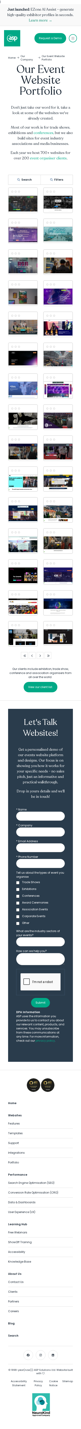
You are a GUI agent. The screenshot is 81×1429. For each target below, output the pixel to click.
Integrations (16, 1153)
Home (12, 58)
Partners (13, 1301)
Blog (11, 1323)
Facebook (28, 1355)
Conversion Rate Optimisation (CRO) (33, 1192)
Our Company (26, 58)
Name (21, 809)
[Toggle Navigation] (73, 38)
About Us (14, 1274)
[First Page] (24, 655)
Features (14, 1123)
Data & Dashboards (22, 1202)
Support (13, 1143)
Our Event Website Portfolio (53, 58)
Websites (15, 1115)
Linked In (53, 1355)
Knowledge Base (19, 1262)
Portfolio (13, 1162)
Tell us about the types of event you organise (40, 875)
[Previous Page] (32, 655)
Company (24, 825)
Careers (13, 1311)
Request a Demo (50, 38)
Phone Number (27, 857)
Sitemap (67, 1381)
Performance (17, 1175)
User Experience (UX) (21, 1212)
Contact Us (16, 1282)
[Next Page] (40, 655)
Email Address (27, 841)
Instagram (40, 1355)
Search (26, 180)
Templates (15, 1133)
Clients (13, 1292)
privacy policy (45, 1041)
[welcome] (12, 38)
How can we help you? (31, 951)
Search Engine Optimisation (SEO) (31, 1183)
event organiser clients (48, 158)
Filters (58, 180)
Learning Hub (17, 1224)
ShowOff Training (20, 1242)
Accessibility (16, 1252)
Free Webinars (17, 1232)
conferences (43, 132)
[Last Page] (48, 655)
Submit (40, 1003)
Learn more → (40, 20)
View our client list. (40, 687)
